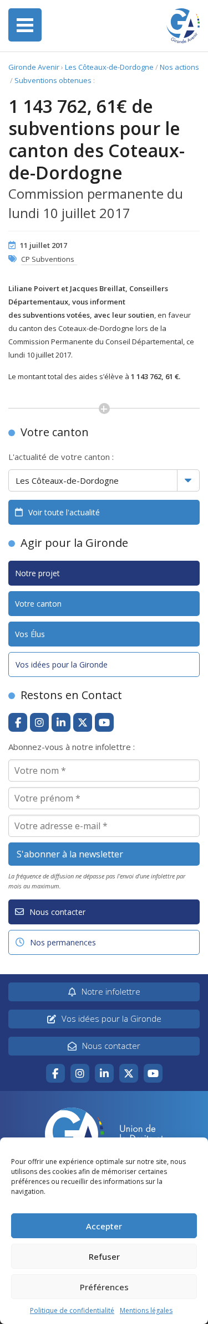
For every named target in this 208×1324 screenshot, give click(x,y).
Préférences (104, 1286)
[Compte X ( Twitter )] (82, 722)
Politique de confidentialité (72, 1310)
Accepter (104, 1226)
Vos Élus (30, 634)
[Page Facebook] (17, 722)
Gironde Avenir (33, 67)
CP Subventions (47, 259)
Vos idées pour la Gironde (62, 664)
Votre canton (38, 603)
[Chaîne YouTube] (104, 722)
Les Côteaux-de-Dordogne (109, 67)
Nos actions (179, 67)
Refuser (104, 1256)
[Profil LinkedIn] (61, 722)
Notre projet (37, 573)
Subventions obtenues (53, 80)
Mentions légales (146, 1310)
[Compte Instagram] (39, 722)
